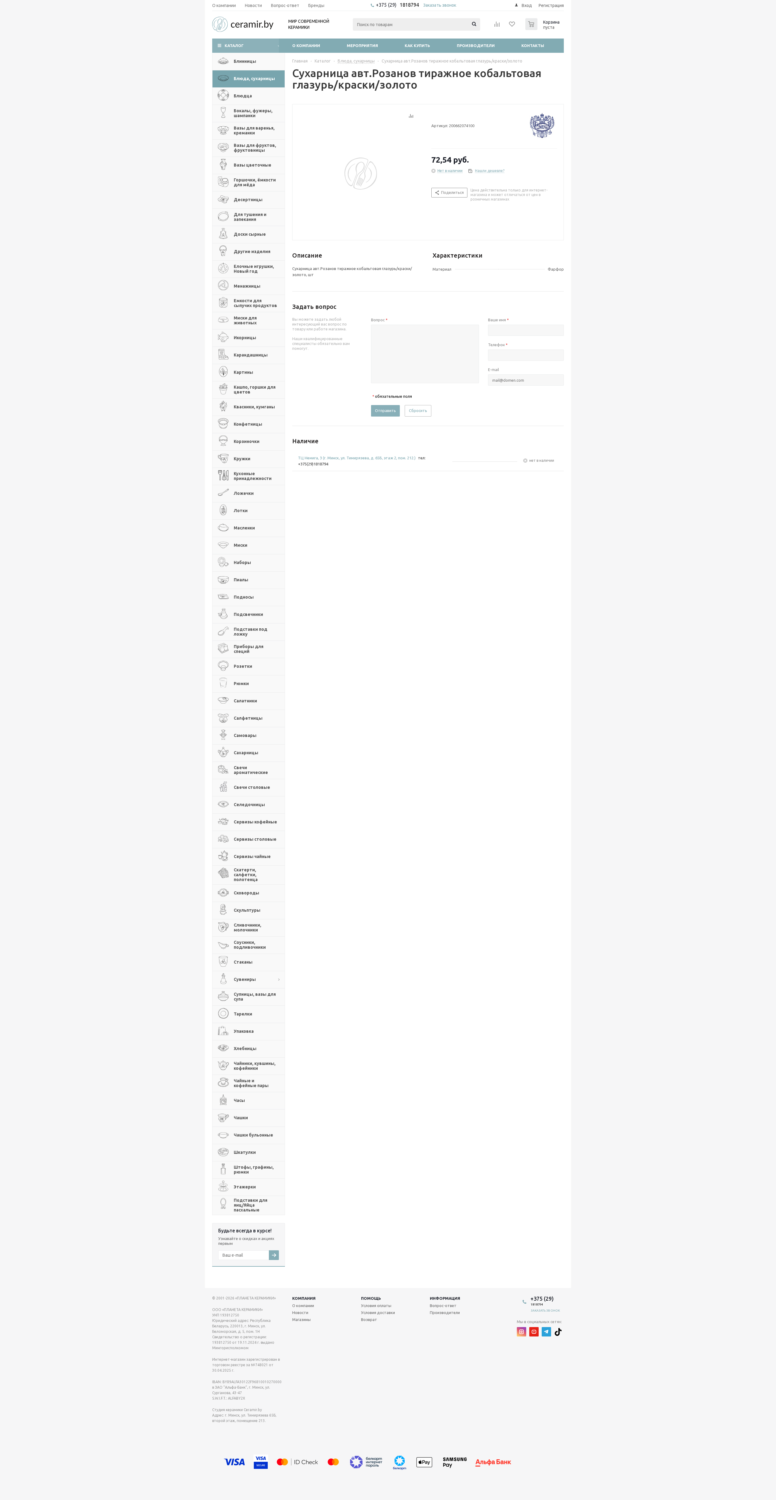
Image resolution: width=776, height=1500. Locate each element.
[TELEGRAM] (546, 1331)
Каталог (234, 45)
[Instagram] (521, 1331)
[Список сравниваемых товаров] (497, 26)
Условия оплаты (376, 1305)
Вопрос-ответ (443, 1305)
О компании (306, 45)
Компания (304, 1298)
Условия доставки (378, 1312)
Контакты (532, 45)
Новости (300, 1312)
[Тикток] (559, 1331)
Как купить (417, 45)
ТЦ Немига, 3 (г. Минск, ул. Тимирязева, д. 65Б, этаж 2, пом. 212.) (357, 458)
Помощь (371, 1298)
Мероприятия (362, 45)
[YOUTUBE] (534, 1331)
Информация (445, 1298)
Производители (476, 45)
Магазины (301, 1319)
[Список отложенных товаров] (512, 26)
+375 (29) (387, 5)
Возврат (369, 1319)
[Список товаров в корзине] (543, 28)
